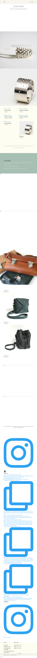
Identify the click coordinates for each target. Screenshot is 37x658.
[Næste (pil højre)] (1, 657)
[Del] (2, 656)
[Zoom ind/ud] (0, 656)
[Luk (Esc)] (3, 656)
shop (6, 291)
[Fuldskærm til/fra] (1, 656)
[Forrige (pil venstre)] (0, 657)
